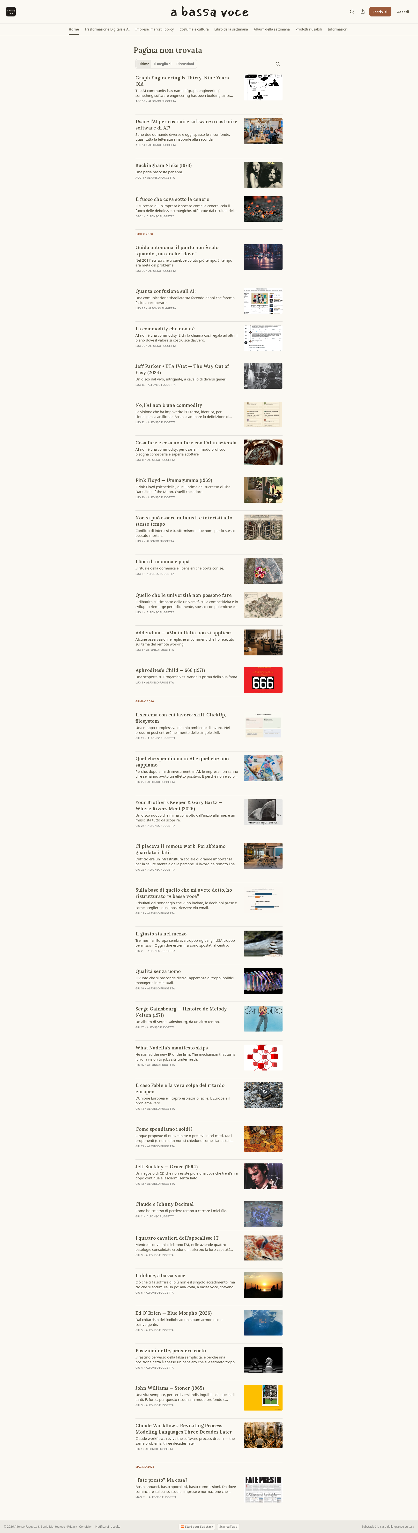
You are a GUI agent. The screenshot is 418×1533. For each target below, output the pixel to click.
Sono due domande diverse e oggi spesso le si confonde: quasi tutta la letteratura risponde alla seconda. (182, 137)
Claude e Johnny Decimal (164, 1204)
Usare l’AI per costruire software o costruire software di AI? (186, 125)
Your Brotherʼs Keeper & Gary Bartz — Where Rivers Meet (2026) (178, 805)
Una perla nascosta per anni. (159, 171)
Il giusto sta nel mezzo (161, 934)
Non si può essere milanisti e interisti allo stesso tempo (183, 521)
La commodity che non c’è (165, 329)
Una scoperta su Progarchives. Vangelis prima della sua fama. (186, 676)
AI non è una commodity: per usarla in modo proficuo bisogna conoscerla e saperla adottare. (180, 451)
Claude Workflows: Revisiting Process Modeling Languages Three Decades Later (183, 1429)
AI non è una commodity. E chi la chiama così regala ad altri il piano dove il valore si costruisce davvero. (186, 337)
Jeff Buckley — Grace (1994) (166, 1166)
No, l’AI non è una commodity (168, 405)
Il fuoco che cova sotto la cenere (172, 199)
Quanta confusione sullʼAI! (165, 291)
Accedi (403, 11)
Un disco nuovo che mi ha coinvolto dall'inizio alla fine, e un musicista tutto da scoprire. (185, 817)
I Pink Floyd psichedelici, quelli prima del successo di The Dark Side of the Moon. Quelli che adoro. (182, 489)
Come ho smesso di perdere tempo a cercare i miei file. (181, 1210)
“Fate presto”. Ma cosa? (161, 1480)
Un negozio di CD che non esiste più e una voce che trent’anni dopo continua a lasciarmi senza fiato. (186, 1175)
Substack (368, 1527)
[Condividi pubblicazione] (362, 11)
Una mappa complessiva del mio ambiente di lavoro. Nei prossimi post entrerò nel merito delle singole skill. (182, 730)
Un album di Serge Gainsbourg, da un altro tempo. (177, 1021)
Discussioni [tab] (185, 64)
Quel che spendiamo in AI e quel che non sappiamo (182, 762)
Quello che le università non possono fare (183, 595)
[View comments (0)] (171, 689)
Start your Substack (199, 1527)
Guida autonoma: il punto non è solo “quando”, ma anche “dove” (176, 250)
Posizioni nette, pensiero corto (170, 1350)
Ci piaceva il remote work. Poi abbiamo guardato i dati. (180, 849)
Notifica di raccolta (107, 1527)
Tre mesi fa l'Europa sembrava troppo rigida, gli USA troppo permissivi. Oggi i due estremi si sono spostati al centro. (185, 943)
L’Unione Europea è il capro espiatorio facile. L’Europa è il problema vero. (182, 1100)
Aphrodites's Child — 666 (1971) (170, 670)
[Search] (352, 11)
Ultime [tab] (143, 64)
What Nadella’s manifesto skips (171, 1048)
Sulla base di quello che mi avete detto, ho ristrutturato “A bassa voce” (183, 893)
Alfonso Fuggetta (162, 101)
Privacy (72, 1527)
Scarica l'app (228, 1527)
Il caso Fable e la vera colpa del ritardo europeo (179, 1088)
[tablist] (166, 64)
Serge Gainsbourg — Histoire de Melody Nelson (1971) (181, 1012)
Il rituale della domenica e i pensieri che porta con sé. (179, 568)
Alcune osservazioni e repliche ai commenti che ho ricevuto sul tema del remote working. (184, 641)
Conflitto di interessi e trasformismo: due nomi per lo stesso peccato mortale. (185, 533)
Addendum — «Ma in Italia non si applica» (183, 633)
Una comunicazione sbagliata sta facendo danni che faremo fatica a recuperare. (185, 300)
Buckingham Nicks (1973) (163, 165)
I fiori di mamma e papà (162, 561)
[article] (209, 92)
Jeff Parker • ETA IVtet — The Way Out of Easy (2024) (182, 369)
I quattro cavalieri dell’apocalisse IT (177, 1238)
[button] (74, 29)
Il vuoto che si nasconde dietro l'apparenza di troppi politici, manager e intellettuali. (185, 980)
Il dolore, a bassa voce (160, 1275)
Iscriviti (380, 11)
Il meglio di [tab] (163, 64)
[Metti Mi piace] (138, 689)
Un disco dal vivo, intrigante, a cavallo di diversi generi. (181, 379)
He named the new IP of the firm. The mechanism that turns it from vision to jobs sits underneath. (185, 1057)
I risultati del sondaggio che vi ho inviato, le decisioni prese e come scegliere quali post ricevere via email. (186, 905)
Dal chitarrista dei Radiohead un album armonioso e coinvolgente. (178, 1322)
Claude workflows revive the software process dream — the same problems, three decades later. (185, 1441)
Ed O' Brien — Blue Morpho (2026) (173, 1313)
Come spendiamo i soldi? (164, 1129)
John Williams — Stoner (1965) (169, 1388)
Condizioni (86, 1527)
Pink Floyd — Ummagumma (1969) (173, 480)
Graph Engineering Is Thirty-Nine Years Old (182, 81)
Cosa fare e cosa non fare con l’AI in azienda (186, 443)
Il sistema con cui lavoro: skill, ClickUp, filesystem (180, 718)
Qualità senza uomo (158, 971)
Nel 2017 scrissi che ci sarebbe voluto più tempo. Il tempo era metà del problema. (183, 262)
